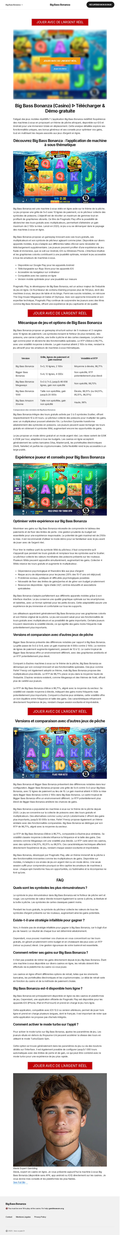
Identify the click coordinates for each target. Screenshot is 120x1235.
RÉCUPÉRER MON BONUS (100, 5)
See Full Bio (19, 1182)
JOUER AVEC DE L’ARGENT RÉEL (60, 60)
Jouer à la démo (60, 69)
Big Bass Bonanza (60, 4)
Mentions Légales (23, 1217)
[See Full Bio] (27, 1182)
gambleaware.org (56, 1208)
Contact (9, 1217)
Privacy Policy (40, 1217)
